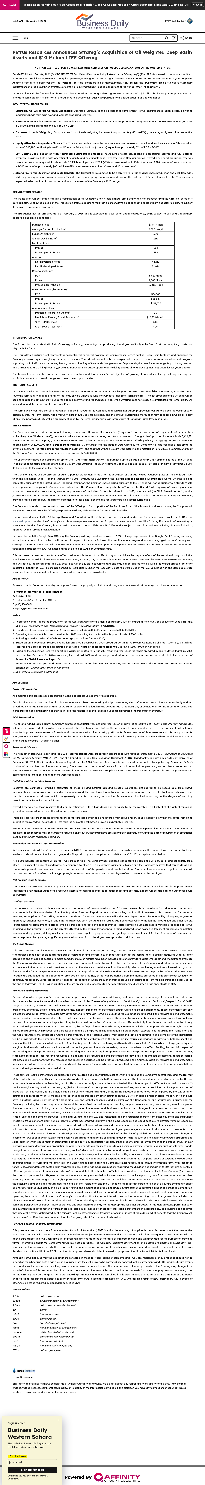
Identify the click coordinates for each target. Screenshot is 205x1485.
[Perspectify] (6, 739)
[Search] (166, 38)
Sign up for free (32, 1470)
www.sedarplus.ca (22, 521)
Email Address (17, 1456)
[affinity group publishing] (6, 746)
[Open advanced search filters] (173, 38)
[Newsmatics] (6, 754)
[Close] (58, 1420)
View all (197, 4)
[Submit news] (6, 731)
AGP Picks (10, 4)
